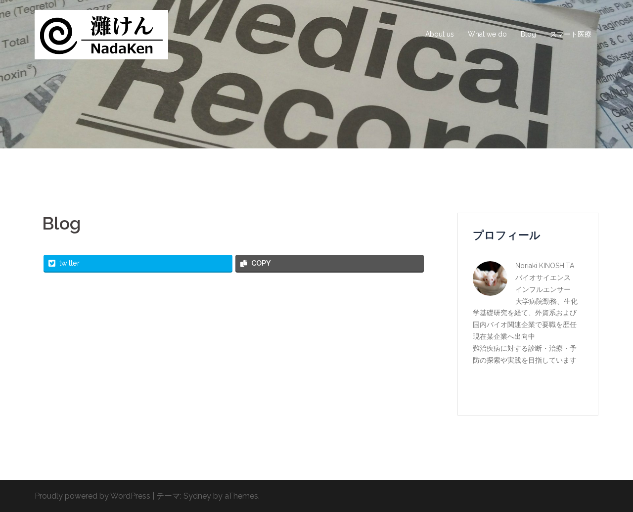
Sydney (197, 496)
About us (439, 34)
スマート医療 (570, 34)
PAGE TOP (610, 488)
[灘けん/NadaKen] (101, 34)
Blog (528, 34)
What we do (487, 34)
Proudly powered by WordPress (92, 496)
